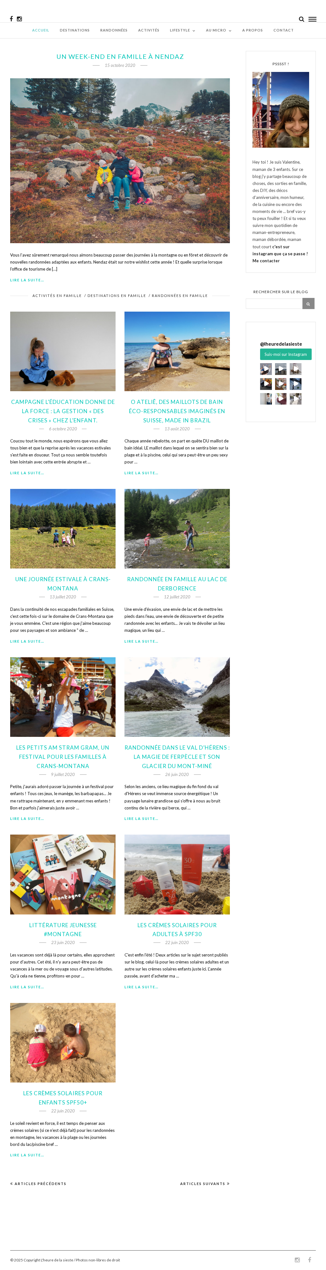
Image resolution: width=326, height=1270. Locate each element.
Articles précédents (41, 1184)
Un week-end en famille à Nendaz (120, 56)
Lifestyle (180, 30)
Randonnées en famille (180, 295)
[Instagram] (19, 19)
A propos (252, 30)
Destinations (75, 30)
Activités (148, 30)
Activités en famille (57, 295)
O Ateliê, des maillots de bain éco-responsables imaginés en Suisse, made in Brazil (177, 411)
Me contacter (266, 260)
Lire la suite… (27, 280)
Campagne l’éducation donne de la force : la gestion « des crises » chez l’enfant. (63, 411)
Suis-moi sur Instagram (286, 354)
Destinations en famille (117, 295)
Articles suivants (202, 1184)
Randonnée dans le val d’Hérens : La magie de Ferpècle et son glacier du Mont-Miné (177, 756)
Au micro (216, 30)
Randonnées (114, 30)
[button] (266, 369)
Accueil (40, 30)
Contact (283, 30)
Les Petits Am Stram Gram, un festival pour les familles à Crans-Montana (63, 756)
